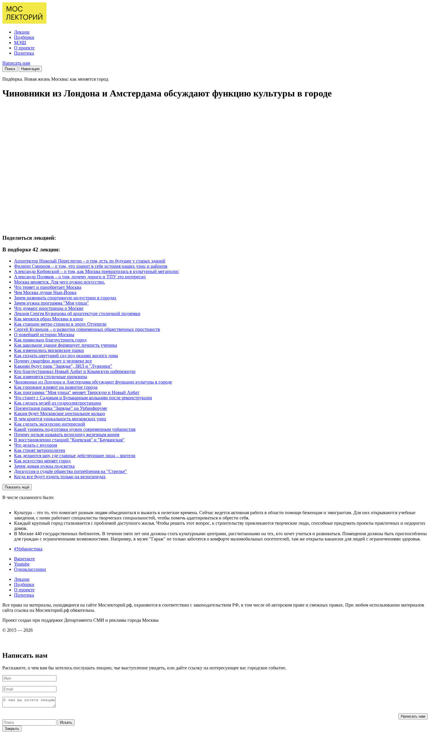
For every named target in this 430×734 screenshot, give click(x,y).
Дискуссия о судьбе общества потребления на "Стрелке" (70, 471)
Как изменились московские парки (49, 350)
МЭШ (20, 42)
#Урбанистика (28, 548)
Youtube (22, 564)
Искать (66, 722)
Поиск (10, 69)
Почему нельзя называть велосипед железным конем (66, 434)
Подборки (24, 37)
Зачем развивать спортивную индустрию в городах (65, 297)
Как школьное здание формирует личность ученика (65, 345)
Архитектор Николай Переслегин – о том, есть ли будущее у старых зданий (89, 260)
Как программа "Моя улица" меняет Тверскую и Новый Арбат (76, 392)
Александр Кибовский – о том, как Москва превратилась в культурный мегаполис (96, 271)
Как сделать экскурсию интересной (49, 424)
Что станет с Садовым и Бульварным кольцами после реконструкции (83, 397)
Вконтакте (24, 558)
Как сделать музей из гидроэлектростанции (57, 402)
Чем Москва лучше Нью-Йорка (45, 292)
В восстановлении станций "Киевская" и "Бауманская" (69, 439)
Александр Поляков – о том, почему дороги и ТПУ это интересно (80, 276)
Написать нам (16, 63)
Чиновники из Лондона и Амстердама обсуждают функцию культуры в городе (93, 381)
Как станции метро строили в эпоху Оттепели (60, 324)
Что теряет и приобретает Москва (47, 287)
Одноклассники (30, 569)
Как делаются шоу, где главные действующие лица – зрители (74, 455)
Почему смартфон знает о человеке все (53, 360)
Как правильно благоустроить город (50, 339)
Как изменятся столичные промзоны (50, 376)
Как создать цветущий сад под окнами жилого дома (66, 355)
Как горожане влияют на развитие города (55, 387)
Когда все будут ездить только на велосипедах (60, 476)
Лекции (22, 32)
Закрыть (12, 728)
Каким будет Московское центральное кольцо (59, 413)
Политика (24, 53)
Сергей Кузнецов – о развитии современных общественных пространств (87, 329)
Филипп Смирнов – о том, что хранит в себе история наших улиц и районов (90, 266)
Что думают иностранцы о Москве (48, 308)
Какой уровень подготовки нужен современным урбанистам (74, 429)
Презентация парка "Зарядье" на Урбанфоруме (60, 408)
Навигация (30, 69)
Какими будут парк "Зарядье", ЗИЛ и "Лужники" (63, 366)
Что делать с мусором (35, 445)
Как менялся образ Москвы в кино (48, 318)
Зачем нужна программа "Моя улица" (51, 302)
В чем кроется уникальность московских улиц (60, 418)
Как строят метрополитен (39, 450)
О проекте (24, 47)
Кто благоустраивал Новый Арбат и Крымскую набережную (74, 371)
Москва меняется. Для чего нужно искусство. (59, 281)
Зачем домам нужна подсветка (44, 466)
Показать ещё (17, 487)
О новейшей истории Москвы (44, 334)
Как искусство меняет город (42, 460)
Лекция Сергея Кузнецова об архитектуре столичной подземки (77, 313)
